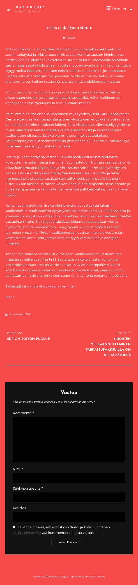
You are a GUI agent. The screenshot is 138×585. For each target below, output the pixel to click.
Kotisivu (19, 508)
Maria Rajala (30, 7)
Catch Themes (96, 576)
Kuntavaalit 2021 (20, 314)
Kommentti (23, 413)
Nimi (18, 469)
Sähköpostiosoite (28, 488)
